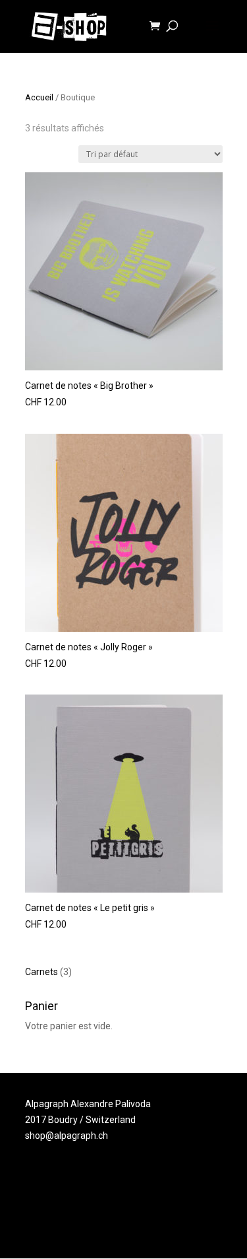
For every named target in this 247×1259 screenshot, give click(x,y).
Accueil (39, 97)
